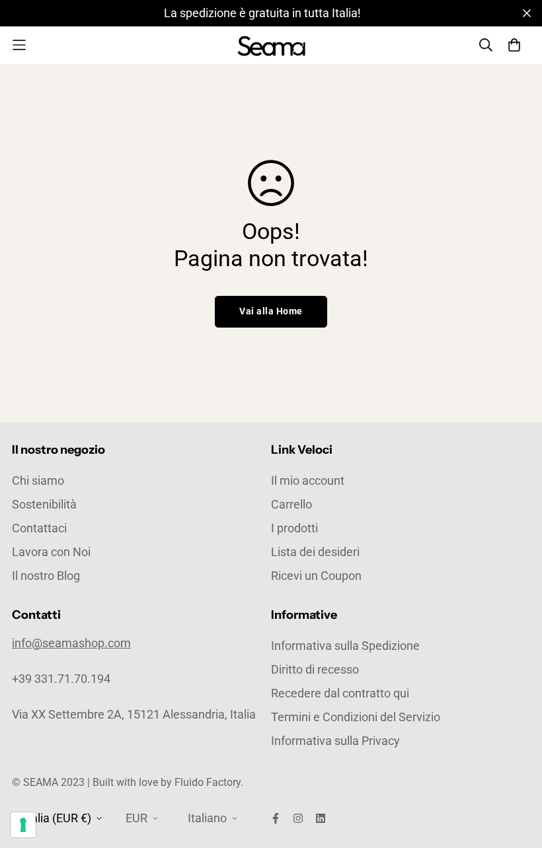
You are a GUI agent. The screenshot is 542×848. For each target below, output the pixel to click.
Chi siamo (38, 480)
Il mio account (307, 480)
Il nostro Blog (46, 576)
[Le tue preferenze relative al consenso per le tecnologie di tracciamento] (23, 824)
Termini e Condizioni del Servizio (355, 717)
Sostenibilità (44, 504)
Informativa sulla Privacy (335, 741)
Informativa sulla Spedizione (345, 646)
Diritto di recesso (315, 669)
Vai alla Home (271, 311)
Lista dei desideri (315, 552)
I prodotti (294, 528)
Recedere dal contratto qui (340, 693)
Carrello (291, 504)
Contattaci (39, 528)
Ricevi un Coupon (316, 576)
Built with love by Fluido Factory (167, 782)
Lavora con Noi (51, 552)
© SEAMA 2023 (49, 782)
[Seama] (271, 45)
